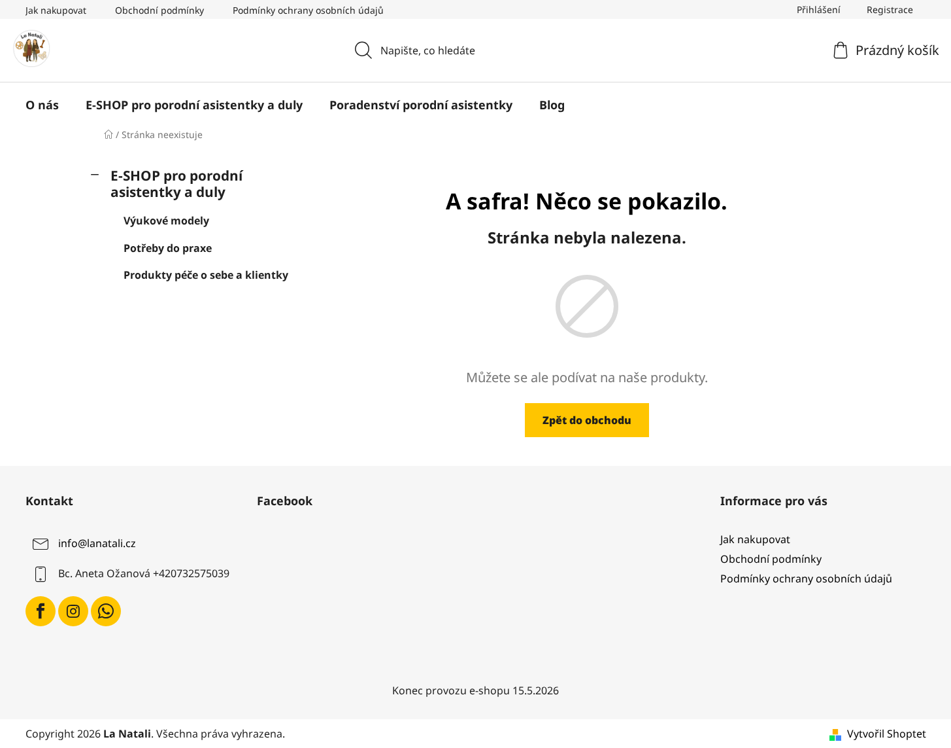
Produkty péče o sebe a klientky (206, 275)
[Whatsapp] (106, 611)
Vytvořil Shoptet (886, 733)
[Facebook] (40, 611)
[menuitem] (42, 104)
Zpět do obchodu (586, 420)
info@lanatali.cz (97, 543)
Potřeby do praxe (168, 248)
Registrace (890, 9)
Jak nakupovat (55, 10)
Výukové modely (166, 220)
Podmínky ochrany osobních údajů (308, 10)
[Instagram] (73, 611)
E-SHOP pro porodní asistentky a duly (176, 183)
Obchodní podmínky (159, 10)
